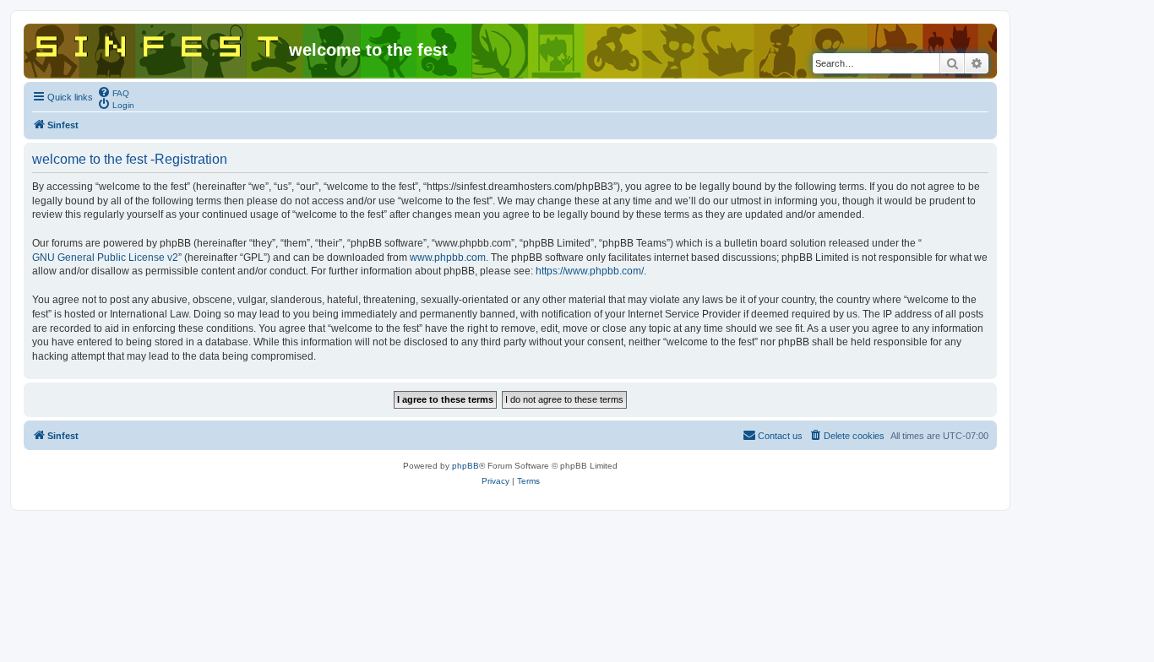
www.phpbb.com (448, 257)
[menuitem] (113, 92)
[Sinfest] (158, 43)
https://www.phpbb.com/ (590, 271)
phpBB (465, 465)
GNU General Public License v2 (105, 257)
